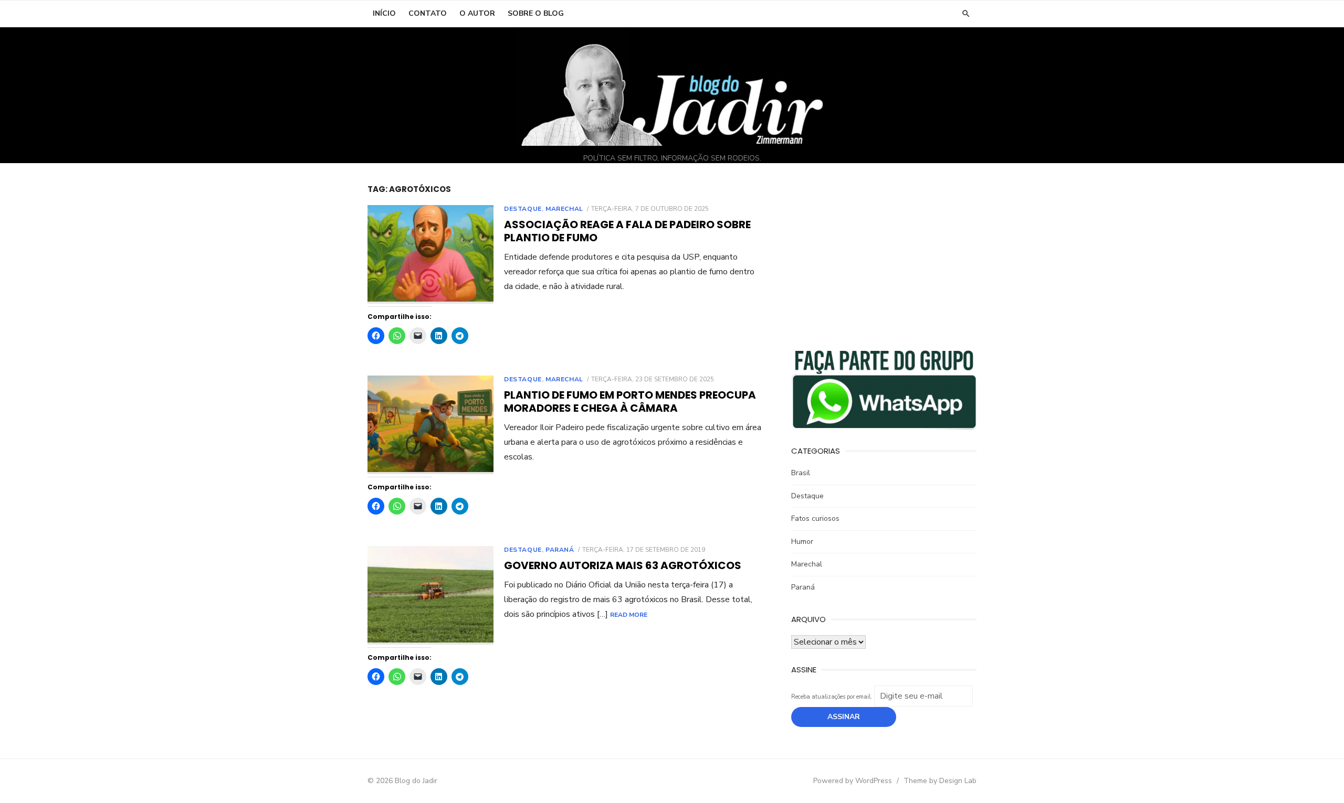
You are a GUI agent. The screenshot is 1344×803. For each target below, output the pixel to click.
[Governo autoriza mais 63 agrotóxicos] (431, 595)
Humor (802, 542)
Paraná (559, 549)
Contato (427, 13)
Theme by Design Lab (940, 781)
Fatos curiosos (815, 518)
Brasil (800, 473)
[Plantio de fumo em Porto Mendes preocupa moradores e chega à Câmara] (431, 425)
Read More (628, 615)
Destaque (523, 209)
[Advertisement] (883, 257)
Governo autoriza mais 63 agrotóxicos (622, 565)
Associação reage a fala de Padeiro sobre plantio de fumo (627, 231)
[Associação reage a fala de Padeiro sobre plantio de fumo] (431, 254)
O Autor (477, 13)
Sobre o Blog (536, 13)
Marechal (564, 209)
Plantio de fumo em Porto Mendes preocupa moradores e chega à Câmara (630, 401)
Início (384, 13)
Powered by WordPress (852, 781)
